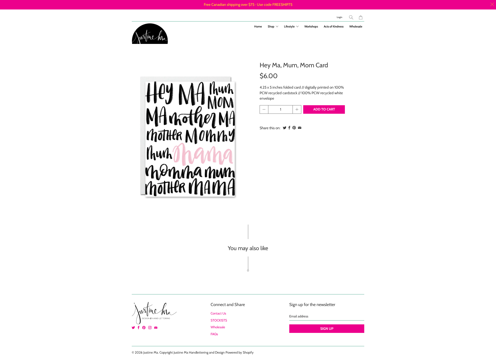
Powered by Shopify (240, 352)
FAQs (214, 334)
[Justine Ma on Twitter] (133, 327)
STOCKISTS (219, 320)
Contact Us (218, 313)
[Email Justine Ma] (155, 327)
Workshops (311, 26)
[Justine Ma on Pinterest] (144, 327)
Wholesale (355, 26)
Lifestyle (289, 26)
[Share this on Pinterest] (294, 127)
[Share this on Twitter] (284, 127)
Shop (271, 26)
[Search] (351, 17)
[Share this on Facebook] (289, 127)
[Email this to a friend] (299, 127)
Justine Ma (150, 352)
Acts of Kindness (334, 26)
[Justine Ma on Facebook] (139, 327)
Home (258, 26)
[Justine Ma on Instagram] (150, 327)
